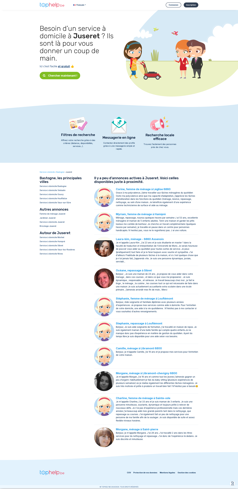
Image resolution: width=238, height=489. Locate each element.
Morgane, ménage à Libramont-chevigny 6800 (146, 373)
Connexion (173, 5)
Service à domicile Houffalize (53, 198)
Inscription (191, 5)
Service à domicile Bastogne (53, 186)
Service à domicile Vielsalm (52, 190)
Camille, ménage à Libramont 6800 (139, 348)
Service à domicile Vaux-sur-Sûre (55, 202)
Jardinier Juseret (48, 218)
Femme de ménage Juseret (52, 214)
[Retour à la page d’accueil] (52, 5)
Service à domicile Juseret (52, 222)
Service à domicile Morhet (52, 237)
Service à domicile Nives (51, 253)
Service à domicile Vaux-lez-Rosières (57, 249)
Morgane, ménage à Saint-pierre (137, 429)
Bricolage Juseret (48, 226)
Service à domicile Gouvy (52, 194)
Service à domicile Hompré (52, 241)
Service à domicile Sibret (51, 245)
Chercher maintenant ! (62, 75)
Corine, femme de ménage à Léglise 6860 (143, 189)
